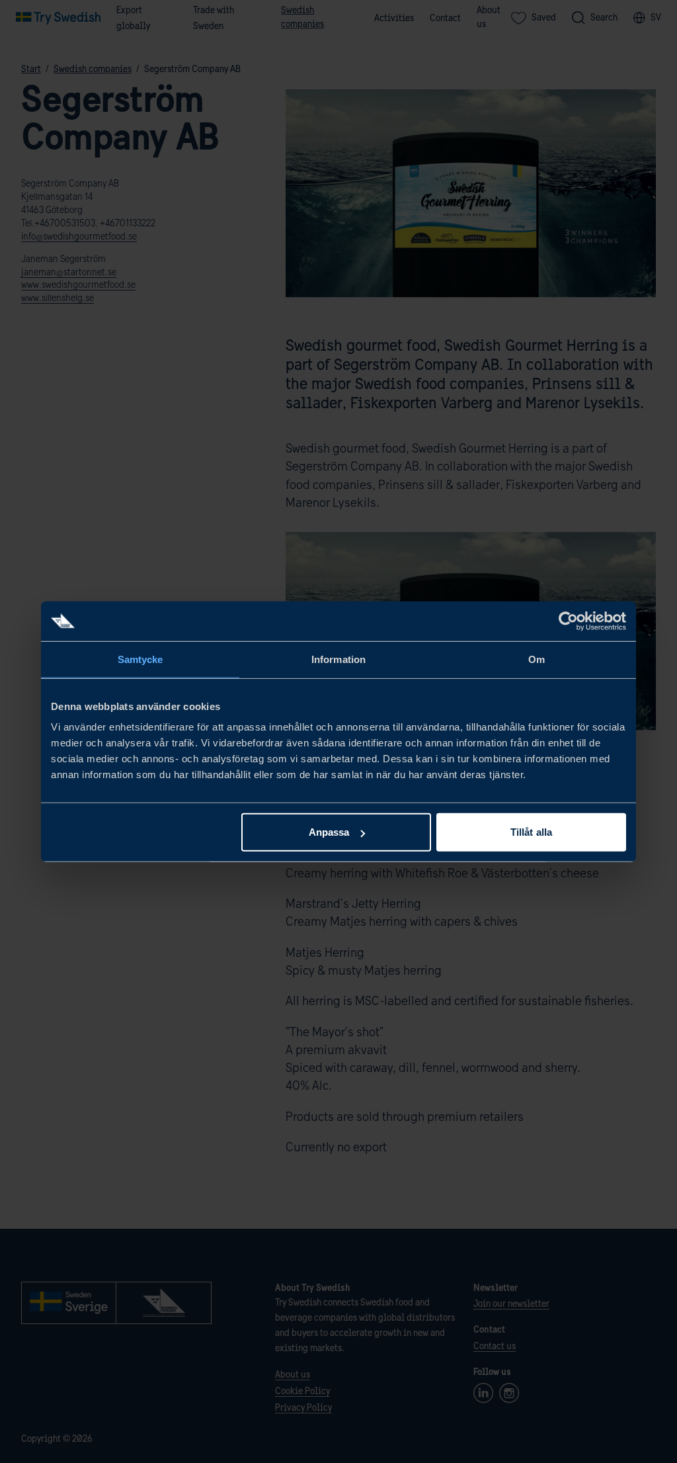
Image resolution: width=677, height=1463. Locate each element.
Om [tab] (536, 658)
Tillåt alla (531, 832)
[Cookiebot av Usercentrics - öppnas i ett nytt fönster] (568, 621)
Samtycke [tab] (140, 658)
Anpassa (329, 832)
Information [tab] (338, 658)
